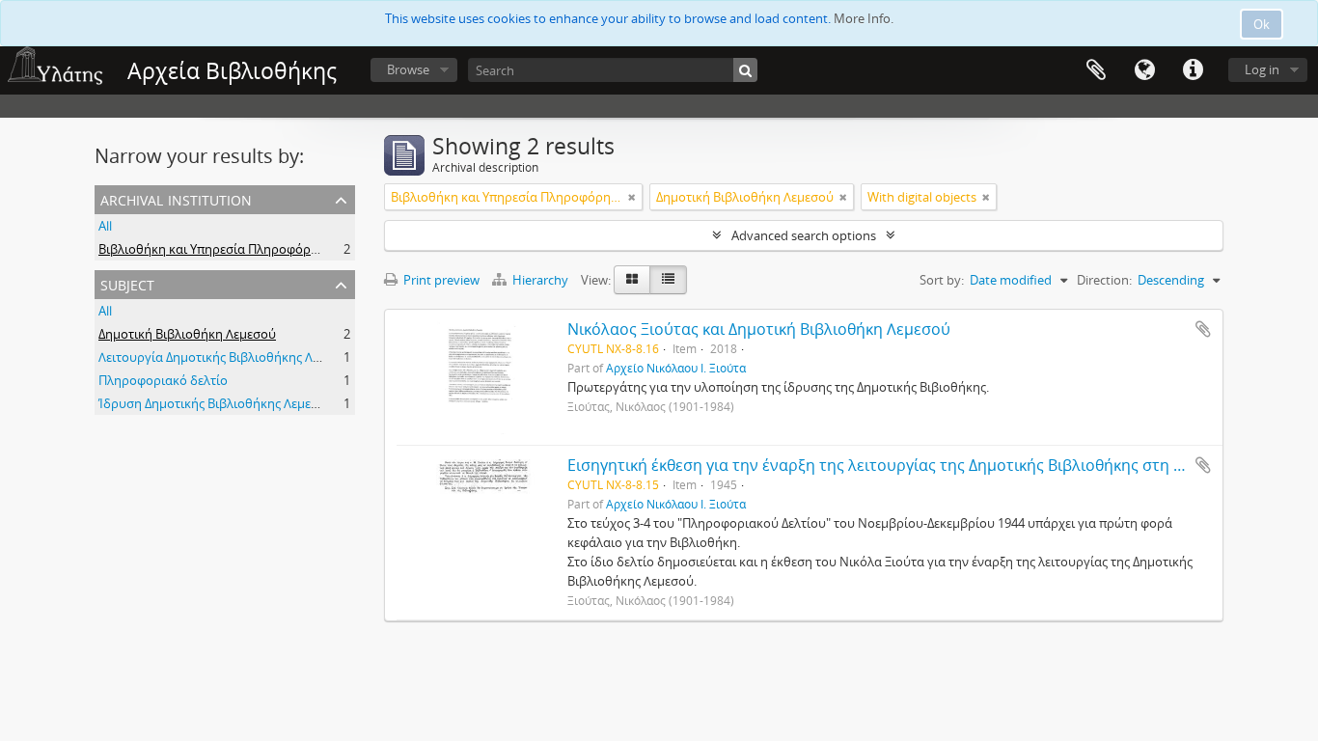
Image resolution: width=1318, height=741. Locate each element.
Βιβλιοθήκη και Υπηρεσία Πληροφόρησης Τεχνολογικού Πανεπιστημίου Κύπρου (331, 249)
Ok (1261, 24)
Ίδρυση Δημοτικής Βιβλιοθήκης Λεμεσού (216, 403)
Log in (1262, 69)
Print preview (440, 279)
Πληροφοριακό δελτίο (163, 380)
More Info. (863, 18)
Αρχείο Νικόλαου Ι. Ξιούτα (676, 367)
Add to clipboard (1203, 329)
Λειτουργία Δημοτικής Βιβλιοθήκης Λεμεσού (226, 357)
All (105, 225)
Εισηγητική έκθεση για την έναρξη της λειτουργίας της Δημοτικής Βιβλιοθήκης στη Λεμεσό (897, 465)
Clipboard (1096, 70)
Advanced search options (803, 235)
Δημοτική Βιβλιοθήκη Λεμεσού (187, 334)
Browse (408, 69)
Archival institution (176, 198)
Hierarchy (540, 279)
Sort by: (942, 279)
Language (1144, 70)
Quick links (1192, 70)
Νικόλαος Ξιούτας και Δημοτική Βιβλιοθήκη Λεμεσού (758, 329)
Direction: (1104, 279)
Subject (127, 283)
